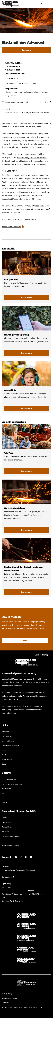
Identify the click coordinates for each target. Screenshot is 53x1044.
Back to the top (41, 654)
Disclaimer (5, 1002)
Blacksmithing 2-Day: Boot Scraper (32, 157)
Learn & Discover (8, 741)
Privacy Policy (7, 993)
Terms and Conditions (11, 226)
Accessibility (26, 387)
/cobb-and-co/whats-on (26, 450)
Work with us (7, 827)
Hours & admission (9, 779)
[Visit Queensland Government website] (26, 982)
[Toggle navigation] (48, 4)
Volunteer (5, 831)
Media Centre (7, 840)
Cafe (3, 797)
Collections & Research (10, 745)
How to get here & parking (12, 784)
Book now (26, 50)
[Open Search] (41, 4)
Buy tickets (6, 754)
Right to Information (9, 998)
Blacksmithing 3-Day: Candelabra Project (19, 164)
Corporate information (10, 836)
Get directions (7, 877)
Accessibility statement (10, 845)
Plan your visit (8, 248)
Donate (4, 817)
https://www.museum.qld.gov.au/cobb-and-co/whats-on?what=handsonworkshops (26, 507)
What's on (5, 731)
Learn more (26, 297)
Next (25, 640)
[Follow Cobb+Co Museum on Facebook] (16, 857)
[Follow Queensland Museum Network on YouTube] (31, 857)
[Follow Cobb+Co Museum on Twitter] (26, 857)
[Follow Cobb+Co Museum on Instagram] (21, 857)
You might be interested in (14, 421)
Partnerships (6, 822)
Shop (4, 764)
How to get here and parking (26, 332)
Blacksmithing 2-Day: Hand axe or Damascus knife (23, 160)
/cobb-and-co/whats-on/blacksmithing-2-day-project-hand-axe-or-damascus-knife (26, 567)
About (4, 750)
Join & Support (7, 759)
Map (47, 102)
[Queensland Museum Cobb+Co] (10, 4)
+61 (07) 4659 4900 (36, 894)
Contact (5, 802)
